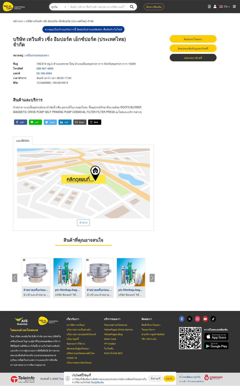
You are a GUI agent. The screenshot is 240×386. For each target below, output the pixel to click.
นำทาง (83, 222)
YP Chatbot (110, 343)
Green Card (110, 338)
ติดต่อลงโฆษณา (193, 39)
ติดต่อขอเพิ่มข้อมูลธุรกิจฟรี (193, 48)
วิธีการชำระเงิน (149, 338)
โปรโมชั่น (108, 348)
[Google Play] (217, 345)
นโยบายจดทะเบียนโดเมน (79, 362)
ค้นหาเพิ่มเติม (154, 7)
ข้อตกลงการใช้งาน (76, 343)
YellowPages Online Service (118, 329)
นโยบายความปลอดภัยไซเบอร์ (81, 334)
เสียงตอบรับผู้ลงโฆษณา (78, 348)
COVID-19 (72, 357)
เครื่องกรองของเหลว (37, 55)
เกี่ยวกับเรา (73, 319)
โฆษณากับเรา (148, 329)
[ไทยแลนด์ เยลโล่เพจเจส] (189, 319)
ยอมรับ (169, 378)
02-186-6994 (44, 73)
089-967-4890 (45, 68)
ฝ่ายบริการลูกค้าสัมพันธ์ (153, 334)
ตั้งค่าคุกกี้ (155, 378)
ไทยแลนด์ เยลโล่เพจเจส (24, 330)
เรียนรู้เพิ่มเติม (97, 382)
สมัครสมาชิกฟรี (193, 58)
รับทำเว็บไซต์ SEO (113, 353)
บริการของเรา (112, 319)
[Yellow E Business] (181, 319)
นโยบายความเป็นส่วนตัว (79, 329)
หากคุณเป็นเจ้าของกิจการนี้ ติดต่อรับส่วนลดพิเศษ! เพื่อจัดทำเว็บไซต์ (83, 29)
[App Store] (217, 336)
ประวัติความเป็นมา (76, 324)
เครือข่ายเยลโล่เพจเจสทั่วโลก (81, 353)
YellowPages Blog (113, 334)
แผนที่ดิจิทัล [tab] (22, 140)
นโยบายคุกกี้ (73, 338)
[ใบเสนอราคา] (209, 6)
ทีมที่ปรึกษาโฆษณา (151, 324)
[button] (20, 122)
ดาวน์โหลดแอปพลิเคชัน (216, 329)
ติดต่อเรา (147, 319)
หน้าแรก (18, 21)
